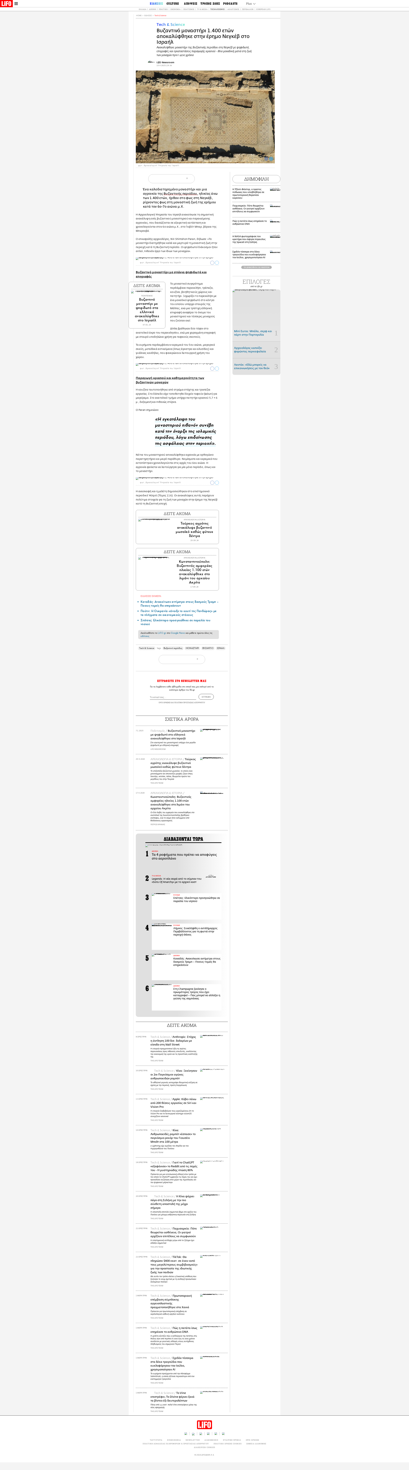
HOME (139, 16)
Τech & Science (160, 16)
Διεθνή (152, 9)
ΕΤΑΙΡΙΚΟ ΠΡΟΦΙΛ (232, 1440)
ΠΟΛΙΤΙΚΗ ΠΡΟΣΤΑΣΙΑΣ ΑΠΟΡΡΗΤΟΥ (189, 702)
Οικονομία (175, 9)
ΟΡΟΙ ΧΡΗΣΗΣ (164, 702)
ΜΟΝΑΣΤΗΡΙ (192, 648)
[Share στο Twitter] (217, 263)
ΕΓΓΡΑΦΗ (206, 697)
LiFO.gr (162, 633)
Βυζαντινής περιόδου (180, 193)
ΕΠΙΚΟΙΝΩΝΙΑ (174, 1440)
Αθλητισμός (233, 9)
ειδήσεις (145, 636)
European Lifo (263, 9)
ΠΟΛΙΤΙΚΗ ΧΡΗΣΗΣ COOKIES (228, 1443)
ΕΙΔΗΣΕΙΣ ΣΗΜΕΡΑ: (151, 596)
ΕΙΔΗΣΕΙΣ (148, 16)
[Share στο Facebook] (212, 263)
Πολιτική (163, 9)
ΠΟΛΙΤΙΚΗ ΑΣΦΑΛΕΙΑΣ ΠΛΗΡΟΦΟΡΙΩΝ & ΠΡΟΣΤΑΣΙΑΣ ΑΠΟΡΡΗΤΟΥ (176, 1443)
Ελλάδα (142, 9)
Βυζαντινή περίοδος (173, 648)
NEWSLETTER (193, 1440)
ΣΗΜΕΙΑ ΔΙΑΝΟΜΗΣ (256, 1443)
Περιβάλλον (248, 9)
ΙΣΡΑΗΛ (220, 648)
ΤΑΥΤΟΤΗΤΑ (156, 1440)
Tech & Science (217, 9)
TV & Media (202, 9)
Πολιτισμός (188, 9)
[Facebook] (266, 159)
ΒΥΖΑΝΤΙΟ (207, 648)
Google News (178, 633)
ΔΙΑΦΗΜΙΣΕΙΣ (211, 1440)
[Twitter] (271, 159)
